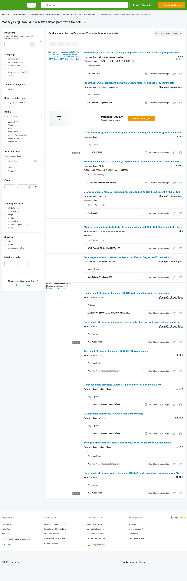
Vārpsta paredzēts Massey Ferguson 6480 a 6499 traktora (113, 414)
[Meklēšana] (43, 5)
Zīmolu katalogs (51, 543)
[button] (174, 73)
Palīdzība (6, 529)
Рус (9, 544)
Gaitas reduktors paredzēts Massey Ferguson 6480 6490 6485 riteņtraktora (122, 385)
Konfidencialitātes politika (55, 529)
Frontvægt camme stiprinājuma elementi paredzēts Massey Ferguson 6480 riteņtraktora (129, 83)
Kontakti (5, 534)
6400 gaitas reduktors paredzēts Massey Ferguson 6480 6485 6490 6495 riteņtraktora (128, 443)
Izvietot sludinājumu (141, 118)
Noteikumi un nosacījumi (55, 524)
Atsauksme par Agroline (54, 538)
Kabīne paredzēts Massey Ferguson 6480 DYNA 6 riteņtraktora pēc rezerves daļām (126, 293)
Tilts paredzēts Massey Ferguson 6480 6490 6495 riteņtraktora (116, 351)
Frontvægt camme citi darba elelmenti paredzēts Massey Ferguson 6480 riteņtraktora (128, 257)
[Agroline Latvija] (13, 5)
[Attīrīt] (41, 41)
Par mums (6, 524)
